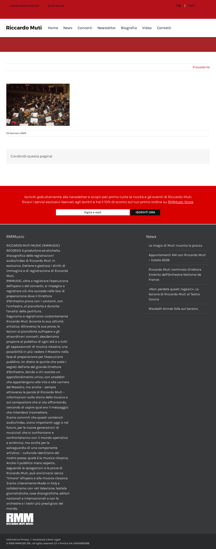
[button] (178, 28)
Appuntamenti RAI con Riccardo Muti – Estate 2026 (177, 257)
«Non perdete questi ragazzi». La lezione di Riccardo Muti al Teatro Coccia (174, 294)
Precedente (201, 67)
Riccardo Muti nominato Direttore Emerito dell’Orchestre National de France (175, 274)
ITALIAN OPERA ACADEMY (24, 5)
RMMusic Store (180, 202)
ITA (178, 6)
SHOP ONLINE (56, 5)
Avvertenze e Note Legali (47, 539)
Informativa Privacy (17, 539)
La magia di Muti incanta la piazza (175, 245)
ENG (192, 6)
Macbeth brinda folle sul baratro (173, 309)
